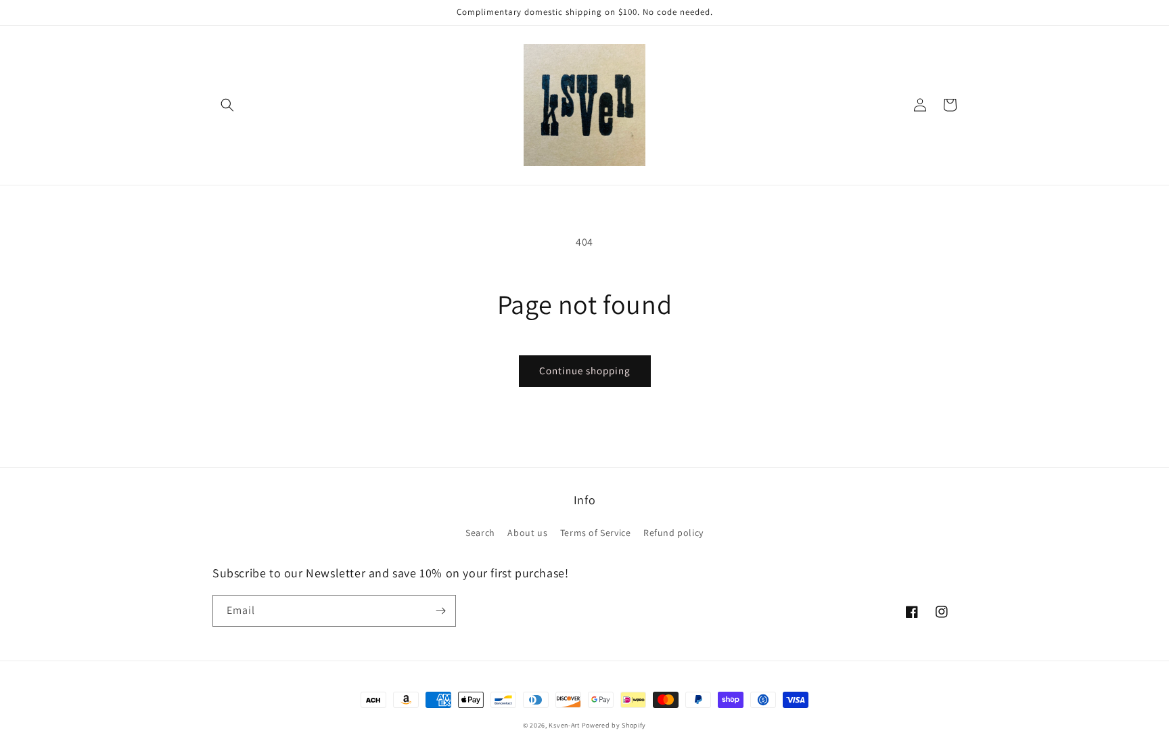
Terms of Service (595, 533)
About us (527, 533)
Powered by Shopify (614, 725)
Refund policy (673, 533)
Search (480, 533)
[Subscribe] (440, 611)
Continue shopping (585, 370)
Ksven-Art (564, 725)
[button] (227, 105)
